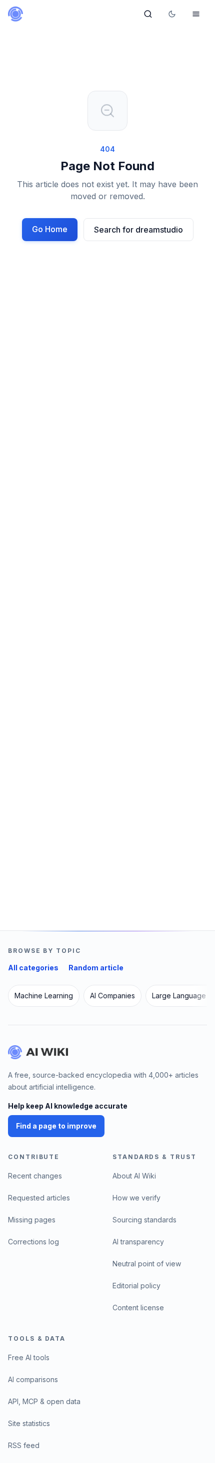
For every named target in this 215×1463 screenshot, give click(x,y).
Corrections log (33, 1241)
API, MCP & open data (44, 1401)
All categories (33, 967)
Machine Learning (43, 995)
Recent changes (35, 1175)
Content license (138, 1307)
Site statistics (29, 1423)
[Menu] (196, 14)
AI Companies (112, 995)
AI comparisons (33, 1379)
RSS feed (24, 1445)
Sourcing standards (144, 1219)
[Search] (148, 14)
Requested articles (39, 1197)
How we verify (136, 1197)
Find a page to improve (56, 1126)
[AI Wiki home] (38, 1052)
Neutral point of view (146, 1263)
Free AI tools (29, 1357)
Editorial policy (136, 1285)
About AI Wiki (134, 1175)
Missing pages (32, 1219)
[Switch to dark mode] (172, 14)
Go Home (50, 229)
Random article (96, 967)
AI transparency (138, 1241)
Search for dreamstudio (138, 230)
